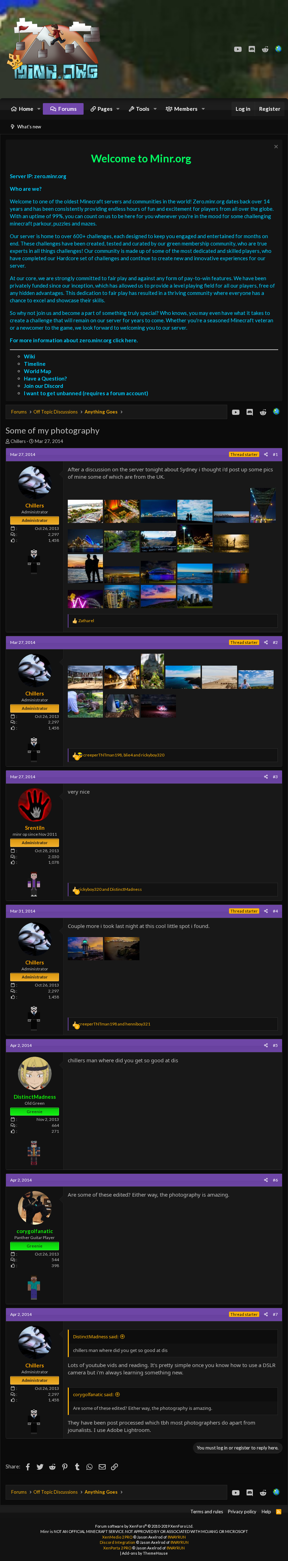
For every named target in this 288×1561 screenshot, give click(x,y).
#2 (275, 642)
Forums (67, 109)
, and (123, 755)
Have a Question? (45, 378)
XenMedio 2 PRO (117, 1537)
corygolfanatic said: (93, 1394)
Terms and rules (206, 1511)
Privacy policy (242, 1511)
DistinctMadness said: (95, 1336)
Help (266, 1511)
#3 (275, 776)
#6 (275, 1180)
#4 (275, 911)
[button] (39, 109)
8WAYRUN (177, 1537)
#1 (275, 454)
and (110, 889)
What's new (29, 126)
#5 (275, 1045)
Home (26, 109)
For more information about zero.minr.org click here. (74, 340)
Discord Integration (117, 1542)
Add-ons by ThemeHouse (145, 1553)
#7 (275, 1314)
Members (185, 109)
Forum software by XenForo (144, 1526)
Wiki (29, 356)
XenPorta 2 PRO (117, 1548)
